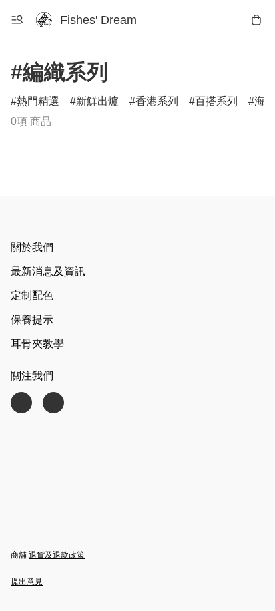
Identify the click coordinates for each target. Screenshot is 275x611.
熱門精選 (38, 101)
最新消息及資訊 (48, 271)
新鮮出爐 (97, 101)
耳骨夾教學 (37, 343)
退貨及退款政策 (57, 555)
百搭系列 (216, 101)
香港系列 (156, 101)
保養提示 (32, 319)
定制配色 (32, 295)
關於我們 (32, 247)
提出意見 (27, 581)
